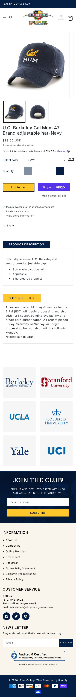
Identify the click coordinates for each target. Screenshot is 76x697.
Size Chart (13, 557)
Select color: (11, 160)
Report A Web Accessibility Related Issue (38, 664)
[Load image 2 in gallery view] (38, 111)
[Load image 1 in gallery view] (14, 111)
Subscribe (66, 642)
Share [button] (10, 225)
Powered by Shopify (55, 680)
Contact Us (13, 545)
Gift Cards (12, 562)
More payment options (54, 195)
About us (12, 540)
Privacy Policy (14, 579)
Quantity (8, 171)
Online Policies (16, 551)
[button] (4, 17)
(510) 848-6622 (13, 599)
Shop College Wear (30, 680)
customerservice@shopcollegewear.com (28, 607)
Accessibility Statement (20, 568)
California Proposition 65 (21, 573)
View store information (20, 215)
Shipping (7, 145)
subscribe (38, 512)
